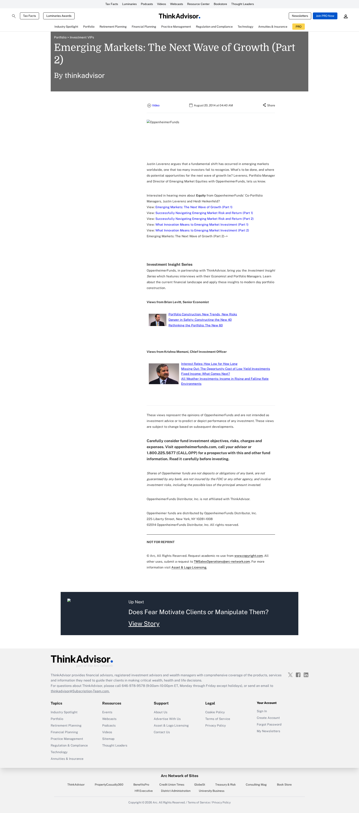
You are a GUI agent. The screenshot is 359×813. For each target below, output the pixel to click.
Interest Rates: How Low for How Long (209, 363)
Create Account (268, 718)
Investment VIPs (81, 37)
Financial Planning (64, 732)
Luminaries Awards (58, 15)
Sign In (262, 711)
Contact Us (162, 732)
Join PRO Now (325, 15)
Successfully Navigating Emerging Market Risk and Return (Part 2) (204, 218)
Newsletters (300, 15)
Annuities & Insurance (67, 758)
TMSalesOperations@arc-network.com (222, 561)
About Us (160, 712)
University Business (211, 790)
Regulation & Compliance (69, 745)
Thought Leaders (242, 4)
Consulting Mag (256, 784)
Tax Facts (111, 4)
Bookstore (220, 4)
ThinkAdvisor (76, 784)
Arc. (155, 802)
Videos (161, 4)
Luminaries (129, 4)
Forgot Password (269, 724)
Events (107, 712)
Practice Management (67, 738)
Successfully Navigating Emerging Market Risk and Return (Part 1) (204, 213)
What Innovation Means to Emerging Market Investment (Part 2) (202, 230)
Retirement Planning (66, 725)
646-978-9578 (133, 686)
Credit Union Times (171, 784)
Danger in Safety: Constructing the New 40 (200, 319)
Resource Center (198, 4)
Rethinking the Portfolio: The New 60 (195, 325)
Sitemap (108, 738)
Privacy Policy (215, 725)
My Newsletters (268, 731)
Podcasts (147, 4)
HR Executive (144, 790)
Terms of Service (217, 719)
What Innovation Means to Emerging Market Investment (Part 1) (201, 224)
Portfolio (61, 37)
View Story (144, 623)
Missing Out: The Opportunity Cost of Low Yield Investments (225, 368)
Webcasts (176, 4)
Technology (59, 752)
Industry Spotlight (64, 712)
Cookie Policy (215, 712)
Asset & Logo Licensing (171, 725)
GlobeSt (199, 784)
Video (156, 105)
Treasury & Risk (225, 784)
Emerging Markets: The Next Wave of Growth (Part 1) (193, 207)
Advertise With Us (167, 719)
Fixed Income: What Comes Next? (205, 373)
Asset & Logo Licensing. (189, 567)
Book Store (284, 784)
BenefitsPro (141, 784)
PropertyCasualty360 (109, 784)
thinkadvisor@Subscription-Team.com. (80, 691)
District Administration (176, 790)
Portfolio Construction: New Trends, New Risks (202, 314)
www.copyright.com (248, 555)
